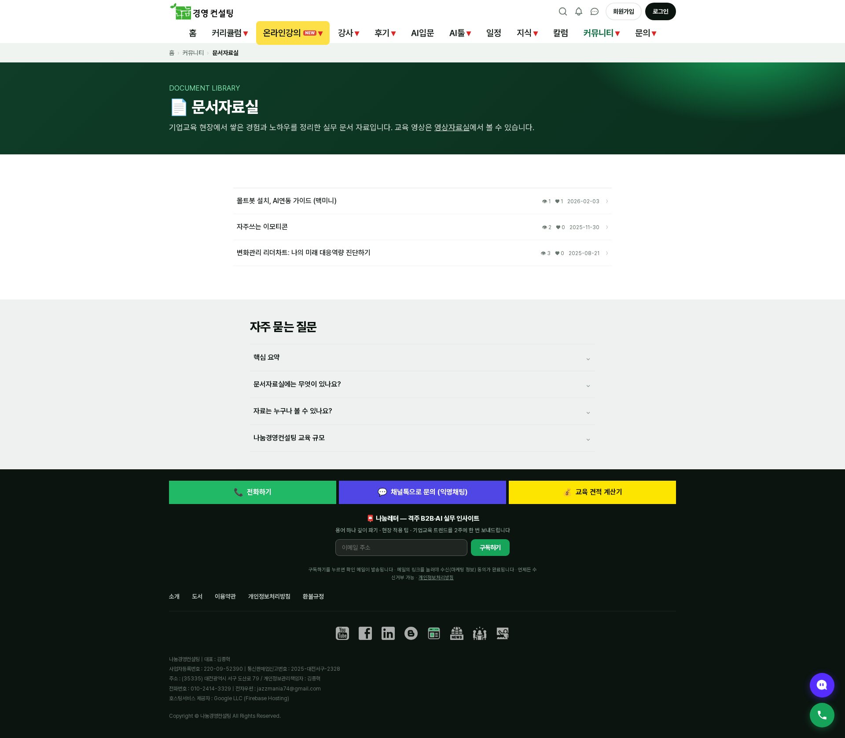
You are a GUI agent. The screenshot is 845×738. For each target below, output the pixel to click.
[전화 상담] (822, 715)
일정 (493, 33)
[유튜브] (342, 633)
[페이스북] (365, 633)
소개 (174, 596)
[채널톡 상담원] (822, 685)
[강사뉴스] (457, 633)
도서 (197, 596)
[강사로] (502, 633)
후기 (385, 33)
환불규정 (313, 596)
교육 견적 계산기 (592, 492)
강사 (348, 33)
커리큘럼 (230, 33)
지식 (527, 33)
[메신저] (594, 11)
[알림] (579, 11)
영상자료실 (452, 127)
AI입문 (422, 33)
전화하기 (253, 492)
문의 (645, 33)
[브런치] (411, 633)
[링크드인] (388, 633)
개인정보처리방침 (436, 577)
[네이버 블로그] (434, 633)
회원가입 (623, 11)
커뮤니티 (602, 33)
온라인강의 (293, 33)
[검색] (563, 11)
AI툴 (460, 33)
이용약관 (225, 596)
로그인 (661, 11)
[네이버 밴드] (480, 633)
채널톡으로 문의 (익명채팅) (423, 492)
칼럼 (560, 33)
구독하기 (490, 547)
